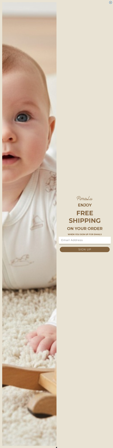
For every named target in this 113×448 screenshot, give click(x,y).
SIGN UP (84, 249)
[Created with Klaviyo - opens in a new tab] (56, 447)
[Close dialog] (110, 2)
